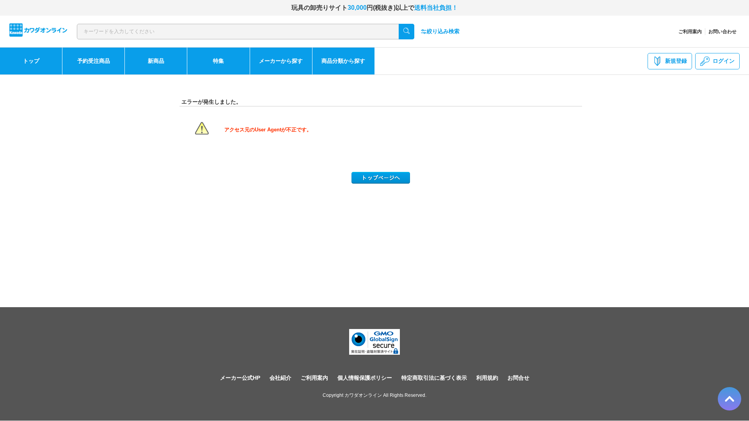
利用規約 (487, 378)
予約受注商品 (93, 61)
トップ (31, 61)
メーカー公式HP (240, 378)
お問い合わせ (722, 31)
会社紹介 (280, 378)
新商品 (156, 61)
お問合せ (518, 378)
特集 (218, 61)
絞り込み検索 (443, 31)
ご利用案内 (690, 31)
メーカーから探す (281, 61)
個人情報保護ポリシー (364, 378)
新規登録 (676, 61)
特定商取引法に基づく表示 (434, 378)
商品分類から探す (343, 61)
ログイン (724, 61)
